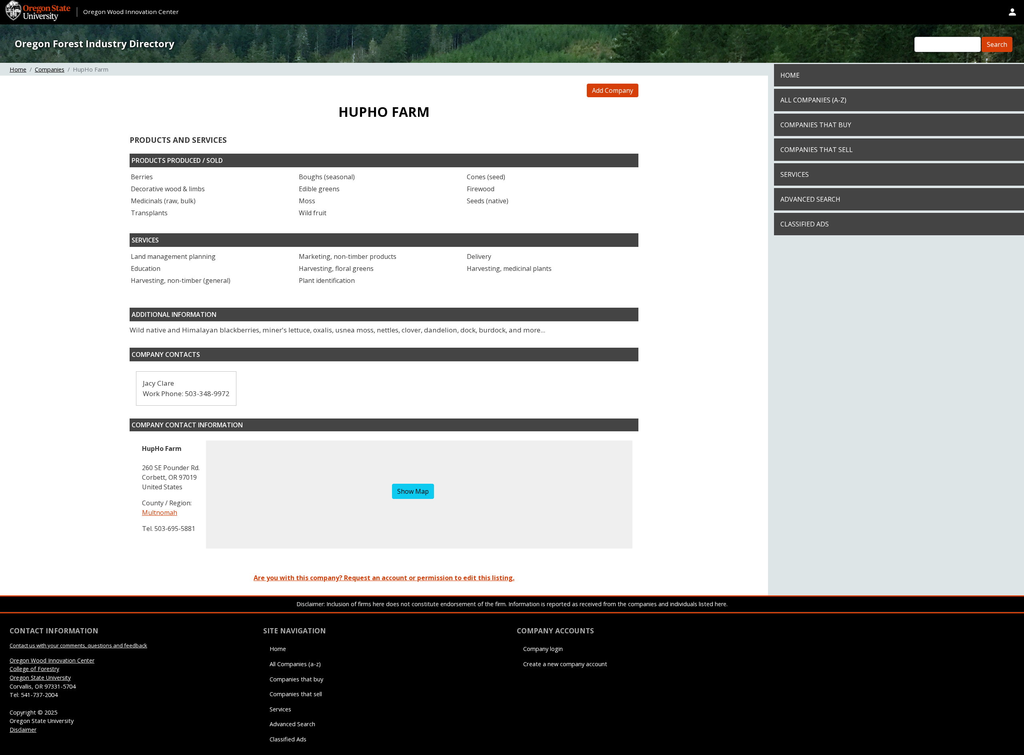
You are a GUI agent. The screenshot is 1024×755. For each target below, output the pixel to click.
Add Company (612, 90)
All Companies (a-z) (813, 100)
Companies (49, 69)
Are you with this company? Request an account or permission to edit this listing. (384, 577)
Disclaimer (23, 729)
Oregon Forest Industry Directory (94, 43)
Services (794, 174)
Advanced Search (810, 199)
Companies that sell (816, 149)
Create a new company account (565, 664)
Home (18, 69)
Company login (543, 649)
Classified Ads (804, 224)
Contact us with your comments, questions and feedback (78, 645)
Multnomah (159, 512)
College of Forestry (34, 669)
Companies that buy (815, 124)
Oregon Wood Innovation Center (131, 12)
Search (997, 44)
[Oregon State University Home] (39, 4)
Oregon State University (40, 677)
